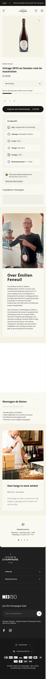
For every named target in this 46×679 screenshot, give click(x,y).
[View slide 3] (23, 540)
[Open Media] (39, 20)
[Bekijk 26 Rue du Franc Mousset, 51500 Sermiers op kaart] (22, 367)
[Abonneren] (37, 614)
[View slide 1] (17, 540)
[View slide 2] (20, 540)
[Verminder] (5, 99)
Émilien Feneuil (7, 64)
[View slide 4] (26, 540)
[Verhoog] (14, 99)
